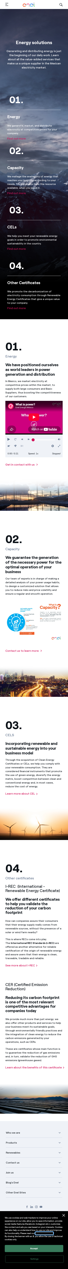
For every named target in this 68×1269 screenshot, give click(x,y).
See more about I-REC (20, 965)
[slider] (33, 439)
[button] (7, 4)
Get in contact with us (20, 464)
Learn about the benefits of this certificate (33, 1067)
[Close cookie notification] (64, 1215)
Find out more (16, 138)
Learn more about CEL (20, 793)
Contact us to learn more (22, 651)
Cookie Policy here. (44, 1233)
